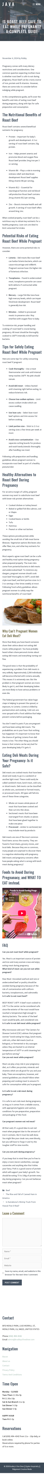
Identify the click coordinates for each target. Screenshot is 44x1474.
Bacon (5, 1356)
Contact (5, 1365)
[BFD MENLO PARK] (8, 4)
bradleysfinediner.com (24, 1339)
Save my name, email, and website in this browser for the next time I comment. (23, 1273)
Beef (8, 1190)
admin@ (11, 1339)
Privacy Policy (8, 1370)
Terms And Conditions (12, 1374)
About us (6, 1361)
